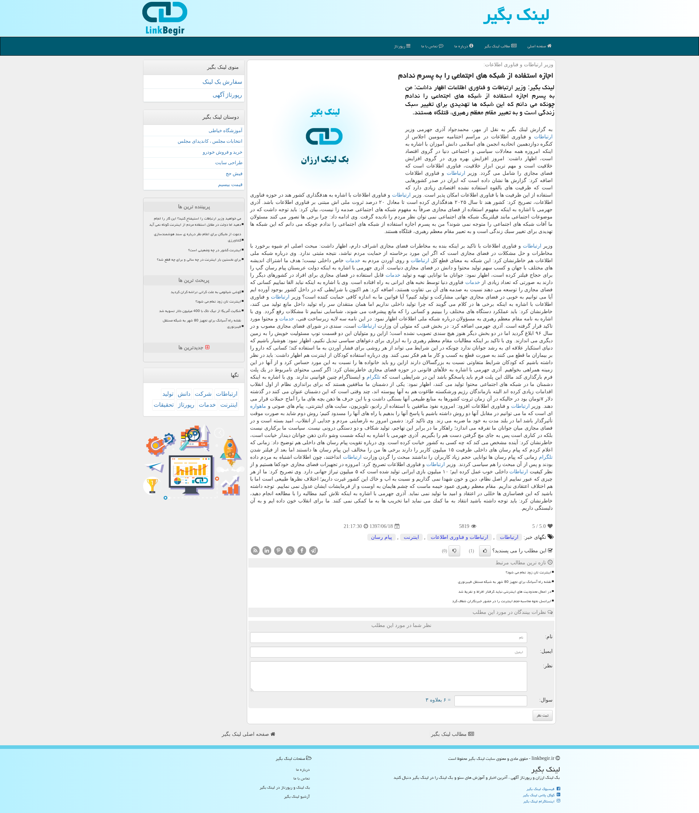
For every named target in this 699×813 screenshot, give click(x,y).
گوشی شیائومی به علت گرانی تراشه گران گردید (206, 292)
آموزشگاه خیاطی (225, 130)
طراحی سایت (228, 162)
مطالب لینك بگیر (497, 46)
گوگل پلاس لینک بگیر (539, 795)
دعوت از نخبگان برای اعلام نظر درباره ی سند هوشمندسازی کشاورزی (197, 237)
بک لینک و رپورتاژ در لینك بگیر (285, 787)
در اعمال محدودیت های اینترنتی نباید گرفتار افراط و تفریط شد (504, 591)
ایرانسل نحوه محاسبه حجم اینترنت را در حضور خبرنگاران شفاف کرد (501, 601)
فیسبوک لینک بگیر (541, 789)
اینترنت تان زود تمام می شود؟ (528, 572)
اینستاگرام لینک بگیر (539, 801)
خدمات (352, 260)
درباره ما (461, 46)
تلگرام (373, 377)
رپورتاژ (400, 46)
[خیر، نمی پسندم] (454, 550)
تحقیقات (164, 405)
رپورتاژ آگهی (227, 95)
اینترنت (411, 537)
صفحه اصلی (537, 46)
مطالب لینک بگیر (449, 734)
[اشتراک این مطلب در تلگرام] (313, 550)
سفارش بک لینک (222, 82)
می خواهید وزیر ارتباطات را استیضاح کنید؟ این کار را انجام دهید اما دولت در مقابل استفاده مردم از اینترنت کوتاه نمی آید (195, 221)
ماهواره (258, 406)
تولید (167, 394)
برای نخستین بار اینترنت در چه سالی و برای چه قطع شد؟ (199, 259)
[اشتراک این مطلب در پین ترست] (278, 550)
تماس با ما (430, 46)
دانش (184, 394)
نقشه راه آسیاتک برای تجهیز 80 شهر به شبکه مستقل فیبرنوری (504, 581)
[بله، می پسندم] (485, 550)
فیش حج (234, 173)
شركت (203, 394)
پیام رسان (381, 537)
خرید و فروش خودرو (222, 152)
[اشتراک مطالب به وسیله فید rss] (255, 550)
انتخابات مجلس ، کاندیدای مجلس (210, 141)
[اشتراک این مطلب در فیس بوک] (302, 550)
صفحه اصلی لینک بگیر (246, 734)
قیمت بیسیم (230, 184)
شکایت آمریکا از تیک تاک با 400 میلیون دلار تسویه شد (200, 311)
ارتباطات (543, 136)
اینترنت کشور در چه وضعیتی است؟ (214, 250)
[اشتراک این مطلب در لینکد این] (267, 550)
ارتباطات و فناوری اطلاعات (459, 537)
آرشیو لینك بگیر (297, 796)
